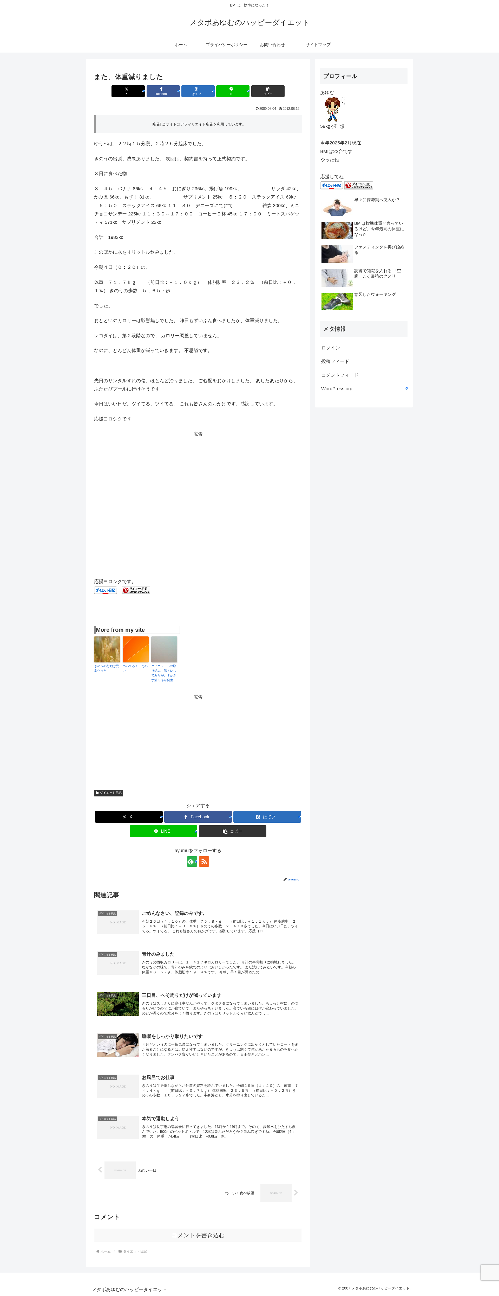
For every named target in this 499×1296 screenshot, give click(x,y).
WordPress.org (336, 388)
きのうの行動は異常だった (106, 668)
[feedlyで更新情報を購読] (192, 861)
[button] (268, 91)
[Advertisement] (198, 474)
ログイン (330, 347)
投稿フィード (335, 361)
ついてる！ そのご (135, 668)
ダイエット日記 (111, 793)
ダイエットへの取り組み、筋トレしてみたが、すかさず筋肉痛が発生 (163, 673)
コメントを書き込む (198, 1235)
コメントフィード (340, 375)
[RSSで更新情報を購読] (204, 861)
